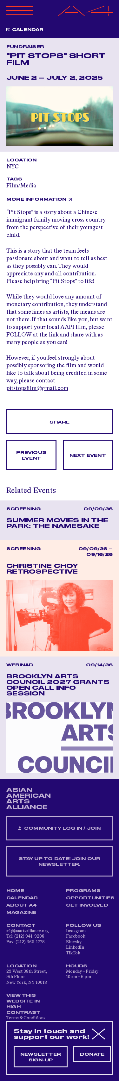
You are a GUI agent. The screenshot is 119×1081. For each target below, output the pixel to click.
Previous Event (31, 455)
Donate (92, 1054)
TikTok (73, 953)
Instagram (76, 931)
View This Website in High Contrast (23, 1004)
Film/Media (21, 186)
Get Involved (87, 905)
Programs (83, 891)
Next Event (87, 455)
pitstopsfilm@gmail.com (37, 388)
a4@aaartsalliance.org (27, 931)
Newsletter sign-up (40, 1057)
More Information (36, 199)
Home (15, 891)
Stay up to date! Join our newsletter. (60, 861)
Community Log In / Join (62, 828)
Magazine (21, 912)
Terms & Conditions (25, 1018)
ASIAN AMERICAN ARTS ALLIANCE (28, 798)
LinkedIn (75, 947)
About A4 (21, 905)
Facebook (75, 936)
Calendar (28, 30)
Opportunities (90, 898)
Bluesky (74, 942)
